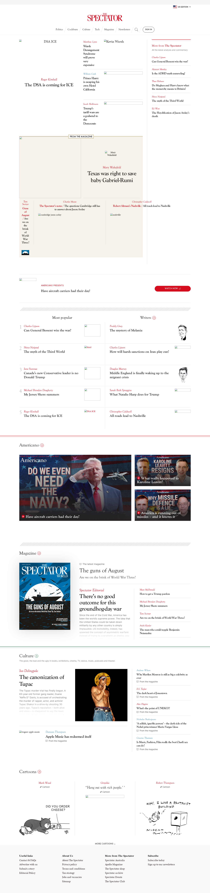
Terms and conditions (73, 868)
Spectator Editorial (91, 590)
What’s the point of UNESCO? (153, 708)
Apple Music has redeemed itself (68, 736)
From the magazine (81, 136)
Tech (97, 29)
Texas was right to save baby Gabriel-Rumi (111, 177)
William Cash (89, 74)
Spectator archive (114, 872)
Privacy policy (69, 864)
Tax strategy (68, 872)
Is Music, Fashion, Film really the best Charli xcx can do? (162, 743)
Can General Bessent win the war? (170, 61)
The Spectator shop (115, 868)
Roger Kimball (49, 79)
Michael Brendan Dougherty (38, 390)
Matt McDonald (147, 589)
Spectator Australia (115, 860)
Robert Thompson (165, 782)
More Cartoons (104, 844)
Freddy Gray (116, 326)
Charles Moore (69, 202)
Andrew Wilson (143, 670)
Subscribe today (156, 860)
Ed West (156, 108)
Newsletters (124, 29)
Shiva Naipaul (158, 96)
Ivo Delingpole (28, 671)
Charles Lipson (158, 57)
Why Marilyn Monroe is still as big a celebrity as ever (162, 676)
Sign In (148, 29)
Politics (59, 29)
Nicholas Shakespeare (146, 719)
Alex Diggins (142, 704)
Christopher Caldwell (141, 202)
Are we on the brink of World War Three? (162, 617)
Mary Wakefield (112, 167)
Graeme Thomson (145, 738)
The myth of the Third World (167, 100)
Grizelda (105, 782)
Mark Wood (45, 782)
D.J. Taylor (141, 689)
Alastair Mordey (159, 69)
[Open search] (136, 29)
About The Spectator (72, 860)
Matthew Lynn (90, 42)
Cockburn (73, 29)
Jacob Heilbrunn (90, 104)
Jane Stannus (30, 368)
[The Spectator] (105, 17)
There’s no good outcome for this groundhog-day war (100, 602)
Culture (86, 29)
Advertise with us (28, 864)
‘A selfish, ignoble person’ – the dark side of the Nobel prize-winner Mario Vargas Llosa (161, 725)
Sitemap (66, 881)
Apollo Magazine (114, 864)
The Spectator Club (115, 881)
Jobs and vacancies (72, 877)
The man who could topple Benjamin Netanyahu (160, 631)
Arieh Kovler (145, 625)
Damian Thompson (56, 731)
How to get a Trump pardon (155, 593)
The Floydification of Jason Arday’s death (170, 114)
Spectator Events (113, 877)
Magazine (109, 29)
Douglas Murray (118, 368)
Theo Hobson (158, 81)
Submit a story (26, 868)
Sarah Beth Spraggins (121, 390)
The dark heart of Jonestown (152, 693)
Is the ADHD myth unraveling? (168, 73)
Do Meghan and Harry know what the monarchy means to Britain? (170, 87)
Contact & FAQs (27, 860)
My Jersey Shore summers (154, 605)
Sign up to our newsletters (161, 864)
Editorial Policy (27, 872)
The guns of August (101, 570)
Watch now (171, 289)
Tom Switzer (25, 203)
